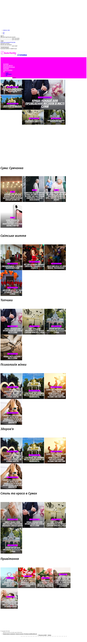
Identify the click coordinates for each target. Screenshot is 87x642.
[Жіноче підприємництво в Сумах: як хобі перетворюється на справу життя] (11, 386)
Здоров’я (6, 68)
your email (14, 46)
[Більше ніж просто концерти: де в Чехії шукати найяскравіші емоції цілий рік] (11, 189)
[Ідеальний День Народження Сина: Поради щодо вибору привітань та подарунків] (9, 598)
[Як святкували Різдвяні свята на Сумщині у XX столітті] (33, 257)
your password (15, 39)
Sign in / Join (6, 30)
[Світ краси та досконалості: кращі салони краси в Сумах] (33, 117)
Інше (12, 191)
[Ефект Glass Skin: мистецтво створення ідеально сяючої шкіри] (11, 515)
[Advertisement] (23, 134)
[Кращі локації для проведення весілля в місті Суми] (43, 95)
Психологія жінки (9, 67)
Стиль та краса (7, 70)
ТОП (6, 75)
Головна (6, 64)
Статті (7, 73)
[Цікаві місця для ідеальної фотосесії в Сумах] (54, 117)
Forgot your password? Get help (8, 42)
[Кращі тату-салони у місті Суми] (11, 347)
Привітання (8, 74)
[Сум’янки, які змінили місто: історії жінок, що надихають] (11, 102)
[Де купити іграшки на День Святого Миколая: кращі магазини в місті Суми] (26, 577)
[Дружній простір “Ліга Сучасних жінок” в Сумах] (11, 283)
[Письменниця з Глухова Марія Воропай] (11, 257)
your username (15, 38)
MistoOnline (19, 632)
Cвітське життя (8, 65)
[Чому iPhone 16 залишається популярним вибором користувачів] (11, 215)
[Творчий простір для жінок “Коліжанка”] (55, 257)
